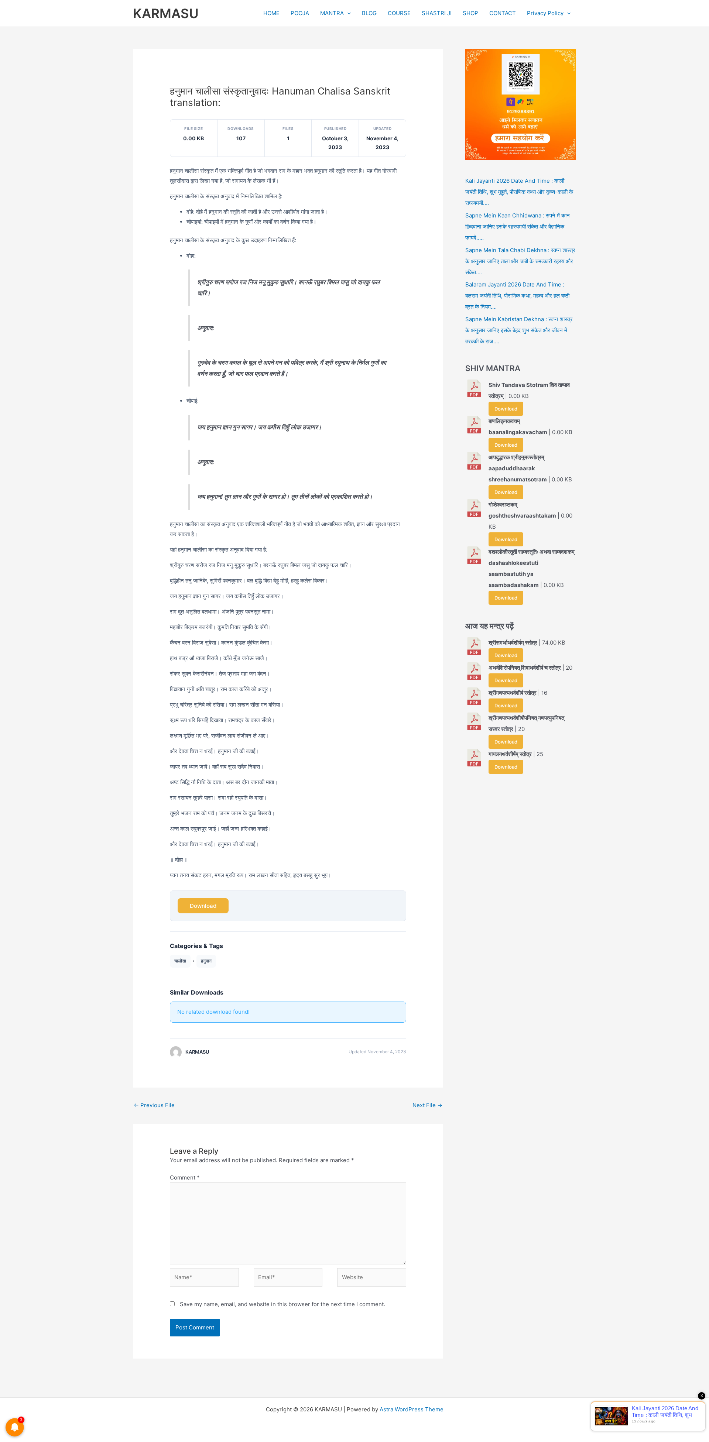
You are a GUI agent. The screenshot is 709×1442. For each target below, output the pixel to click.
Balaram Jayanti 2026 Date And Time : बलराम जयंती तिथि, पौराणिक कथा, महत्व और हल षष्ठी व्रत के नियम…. (517, 295)
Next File (427, 1105)
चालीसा (180, 961)
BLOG (369, 13)
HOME (271, 13)
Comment (185, 1177)
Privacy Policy (545, 13)
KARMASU (166, 13)
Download (203, 905)
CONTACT (502, 13)
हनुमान (206, 961)
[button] (347, 13)
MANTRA (332, 13)
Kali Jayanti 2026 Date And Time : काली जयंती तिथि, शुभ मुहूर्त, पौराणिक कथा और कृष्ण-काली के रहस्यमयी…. (519, 191)
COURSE (399, 13)
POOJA (300, 13)
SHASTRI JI (437, 13)
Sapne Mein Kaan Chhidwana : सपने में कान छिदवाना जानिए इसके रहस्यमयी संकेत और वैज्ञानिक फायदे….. (517, 226)
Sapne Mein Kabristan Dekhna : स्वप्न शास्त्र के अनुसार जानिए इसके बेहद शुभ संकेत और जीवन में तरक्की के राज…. (519, 330)
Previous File (154, 1105)
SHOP (470, 13)
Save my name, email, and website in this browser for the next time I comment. (282, 1304)
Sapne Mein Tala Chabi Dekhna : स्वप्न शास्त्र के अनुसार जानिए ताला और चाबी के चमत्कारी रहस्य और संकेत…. (520, 261)
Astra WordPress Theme (411, 1409)
